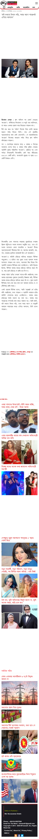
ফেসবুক (29, 352)
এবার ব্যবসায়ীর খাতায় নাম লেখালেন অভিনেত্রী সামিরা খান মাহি (20, 437)
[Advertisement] (19, 38)
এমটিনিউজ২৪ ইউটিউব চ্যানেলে (17, 354)
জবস (33, 7)
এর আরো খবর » (4, 399)
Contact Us (8, 830)
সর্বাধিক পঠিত (7, 670)
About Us (17, 830)
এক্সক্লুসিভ (10, 7)
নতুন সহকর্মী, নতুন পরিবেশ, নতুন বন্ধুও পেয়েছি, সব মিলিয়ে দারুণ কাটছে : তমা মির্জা (19, 570)
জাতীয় (18, 7)
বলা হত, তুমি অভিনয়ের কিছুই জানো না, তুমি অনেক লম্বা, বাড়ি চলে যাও (19, 601)
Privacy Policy (27, 830)
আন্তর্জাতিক (26, 7)
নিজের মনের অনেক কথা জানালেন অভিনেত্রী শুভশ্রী (19, 468)
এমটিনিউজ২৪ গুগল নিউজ (16, 352)
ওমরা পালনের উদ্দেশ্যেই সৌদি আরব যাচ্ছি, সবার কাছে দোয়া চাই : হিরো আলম (18, 405)
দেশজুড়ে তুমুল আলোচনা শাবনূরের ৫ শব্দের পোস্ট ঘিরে (18, 539)
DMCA (6, 833)
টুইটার (24, 352)
